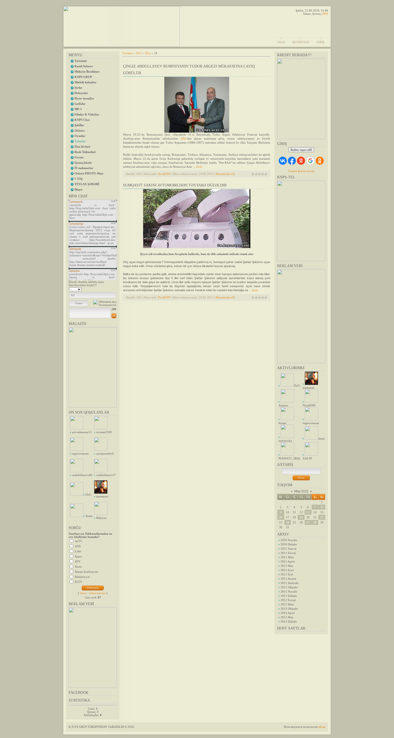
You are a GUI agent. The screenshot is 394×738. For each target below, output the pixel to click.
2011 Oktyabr (289, 587)
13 (308, 512)
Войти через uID (301, 149)
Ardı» (199, 166)
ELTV (78, 581)
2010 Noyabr (289, 540)
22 (322, 517)
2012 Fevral (288, 600)
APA (183, 138)
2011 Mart (287, 557)
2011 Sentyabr (290, 583)
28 (315, 522)
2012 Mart (287, 604)
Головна (127, 53)
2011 (139, 53)
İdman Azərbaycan (86, 571)
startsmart (102, 496)
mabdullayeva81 (82, 475)
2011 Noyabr (289, 591)
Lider (78, 551)
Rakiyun (101, 517)
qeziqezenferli (105, 453)
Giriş (320, 42)
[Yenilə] (109, 288)
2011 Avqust (288, 578)
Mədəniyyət (82, 576)
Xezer (78, 566)
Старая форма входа (301, 171)
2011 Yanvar (289, 548)
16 (280, 517)
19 (301, 517)
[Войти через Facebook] (292, 161)
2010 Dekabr (289, 544)
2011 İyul (287, 574)
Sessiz (89, 516)
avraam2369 (104, 432)
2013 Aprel (288, 613)
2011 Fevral (288, 553)
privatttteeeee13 (82, 432)
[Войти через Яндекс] (301, 161)
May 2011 (301, 491)
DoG (88, 494)
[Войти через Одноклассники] (320, 161)
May (148, 53)
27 (308, 522)
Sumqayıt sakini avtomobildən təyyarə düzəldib (174, 185)
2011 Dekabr (289, 595)
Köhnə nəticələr (97, 593)
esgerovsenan (80, 453)
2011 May (287, 565)
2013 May (287, 617)
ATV (78, 561)
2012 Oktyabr (289, 608)
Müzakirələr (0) (225, 173)
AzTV (78, 541)
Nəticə (83, 593)
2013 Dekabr (289, 621)
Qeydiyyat (300, 42)
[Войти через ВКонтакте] (283, 161)
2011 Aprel (288, 561)
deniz (321, 438)
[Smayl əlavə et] (114, 288)
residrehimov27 (106, 475)
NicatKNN (164, 173)
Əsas (281, 42)
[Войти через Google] (310, 160)
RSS (325, 13)
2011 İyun (287, 570)
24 (287, 522)
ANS (78, 546)
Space (78, 556)
